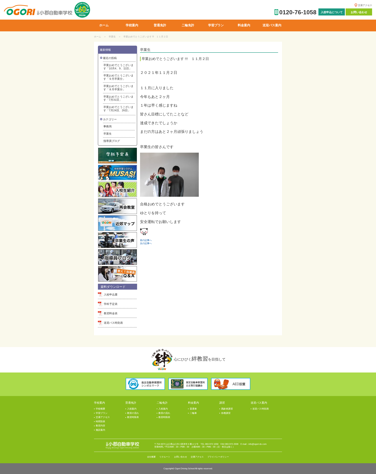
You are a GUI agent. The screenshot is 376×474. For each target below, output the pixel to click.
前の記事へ (146, 240)
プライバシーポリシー (218, 457)
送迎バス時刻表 (113, 322)
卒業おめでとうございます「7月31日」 (118, 98)
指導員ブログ (111, 140)
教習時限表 (133, 417)
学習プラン (102, 413)
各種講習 (225, 413)
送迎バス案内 (259, 402)
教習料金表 (111, 313)
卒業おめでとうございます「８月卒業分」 (118, 87)
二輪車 (193, 413)
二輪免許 (162, 402)
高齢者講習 (227, 408)
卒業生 (112, 36)
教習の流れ (133, 413)
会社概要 (151, 457)
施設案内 (100, 430)
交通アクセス (365, 5)
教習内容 (100, 425)
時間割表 (100, 421)
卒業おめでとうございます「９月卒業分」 (118, 77)
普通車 (193, 408)
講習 (222, 402)
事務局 (107, 126)
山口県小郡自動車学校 (38, 10)
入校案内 (131, 408)
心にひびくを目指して (200, 359)
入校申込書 (111, 294)
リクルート (164, 457)
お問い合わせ (359, 12)
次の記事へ (146, 243)
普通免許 (130, 402)
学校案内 (99, 402)
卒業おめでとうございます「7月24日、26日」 (118, 108)
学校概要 (100, 408)
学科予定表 (111, 303)
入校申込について (332, 12)
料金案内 (193, 402)
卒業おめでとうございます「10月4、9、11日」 (118, 66)
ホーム (97, 36)
